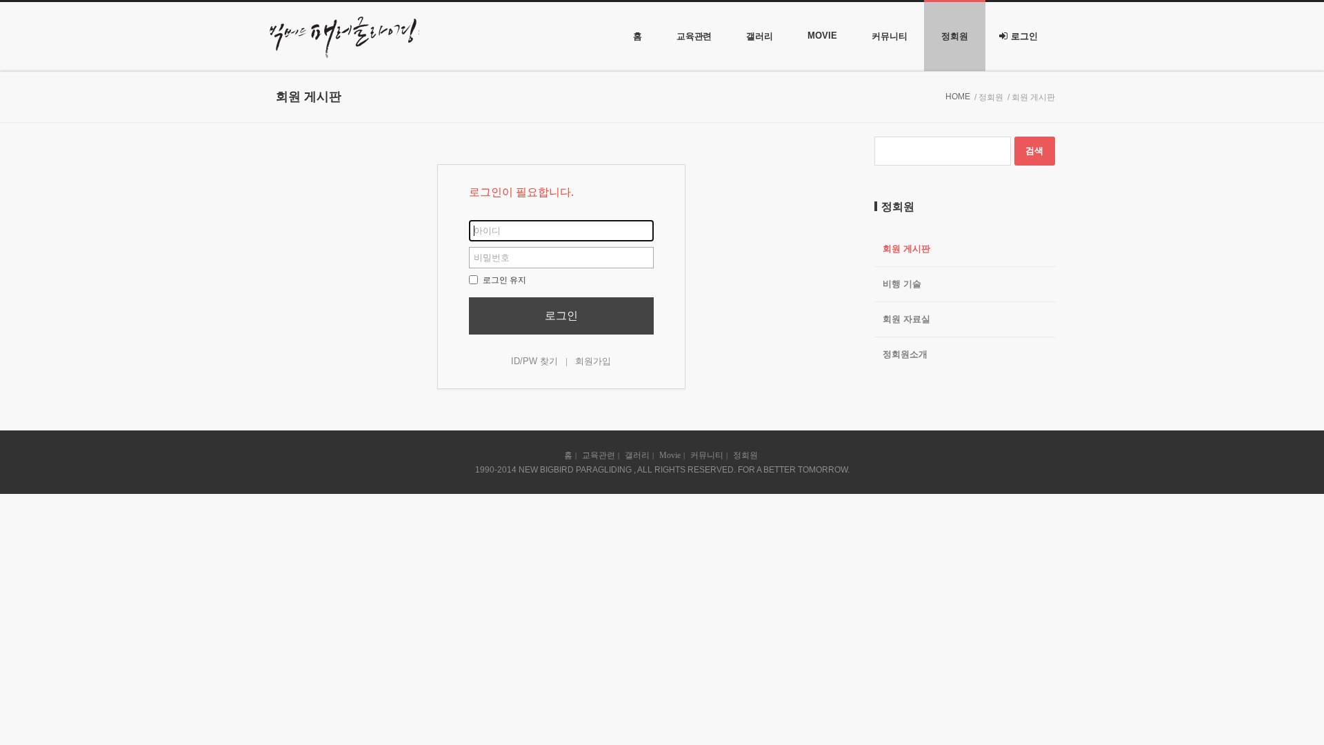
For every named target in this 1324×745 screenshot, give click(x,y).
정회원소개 (905, 354)
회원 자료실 (906, 319)
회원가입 (593, 361)
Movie (822, 35)
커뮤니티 (889, 36)
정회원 (954, 36)
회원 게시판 (906, 249)
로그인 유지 (503, 280)
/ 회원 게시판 (1031, 97)
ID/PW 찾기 (534, 361)
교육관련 (694, 36)
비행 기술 (902, 284)
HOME (957, 96)
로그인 (1024, 36)
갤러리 (759, 36)
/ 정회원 (988, 97)
